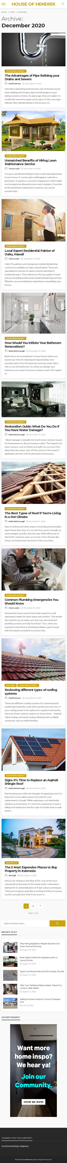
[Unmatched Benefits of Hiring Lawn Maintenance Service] (33, 131)
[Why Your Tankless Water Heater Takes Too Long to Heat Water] (10, 989)
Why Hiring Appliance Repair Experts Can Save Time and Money (40, 945)
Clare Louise (14, 259)
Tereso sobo (14, 168)
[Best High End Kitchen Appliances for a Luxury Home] (10, 961)
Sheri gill (12, 875)
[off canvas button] (3, 4)
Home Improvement (15, 71)
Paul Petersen (15, 83)
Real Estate (11, 863)
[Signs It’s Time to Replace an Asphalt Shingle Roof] (33, 749)
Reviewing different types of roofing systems (31, 691)
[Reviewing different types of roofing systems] (33, 659)
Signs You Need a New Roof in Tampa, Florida (42, 971)
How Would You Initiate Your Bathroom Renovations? (33, 344)
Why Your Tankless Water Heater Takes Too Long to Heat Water (41, 986)
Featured (10, 685)
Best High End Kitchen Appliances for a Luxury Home (38, 958)
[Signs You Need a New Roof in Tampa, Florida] (10, 975)
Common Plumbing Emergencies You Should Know (31, 601)
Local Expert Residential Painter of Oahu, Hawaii (30, 252)
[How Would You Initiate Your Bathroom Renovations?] (33, 313)
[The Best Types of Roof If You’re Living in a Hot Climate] (33, 483)
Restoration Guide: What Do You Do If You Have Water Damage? (32, 428)
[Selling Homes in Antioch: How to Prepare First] (10, 1003)
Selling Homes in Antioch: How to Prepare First (40, 1000)
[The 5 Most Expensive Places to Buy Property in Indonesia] (33, 838)
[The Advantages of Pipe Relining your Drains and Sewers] (33, 49)
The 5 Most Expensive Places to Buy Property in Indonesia (31, 869)
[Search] (62, 4)
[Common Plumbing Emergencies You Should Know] (33, 569)
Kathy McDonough (17, 351)
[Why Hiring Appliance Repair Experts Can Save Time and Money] (10, 947)
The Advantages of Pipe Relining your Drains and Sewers (32, 77)
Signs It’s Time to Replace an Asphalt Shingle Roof (31, 782)
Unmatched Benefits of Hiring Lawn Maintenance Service (30, 162)
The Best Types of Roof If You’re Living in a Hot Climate (33, 515)
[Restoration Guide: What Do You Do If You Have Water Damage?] (33, 399)
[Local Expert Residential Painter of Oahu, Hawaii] (33, 220)
